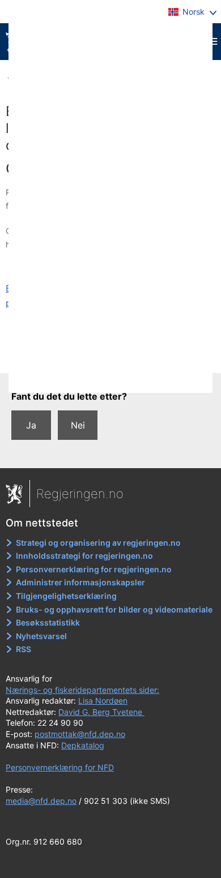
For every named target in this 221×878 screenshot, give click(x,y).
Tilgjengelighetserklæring (66, 596)
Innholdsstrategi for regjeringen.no (84, 555)
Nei (78, 425)
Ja (31, 425)
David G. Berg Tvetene (101, 712)
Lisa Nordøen (103, 700)
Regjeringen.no (80, 493)
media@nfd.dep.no (41, 801)
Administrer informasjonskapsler (80, 582)
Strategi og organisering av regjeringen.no (98, 542)
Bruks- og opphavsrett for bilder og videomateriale (114, 609)
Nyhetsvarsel (41, 636)
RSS (23, 649)
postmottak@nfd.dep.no (80, 734)
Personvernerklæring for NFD (60, 767)
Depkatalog (82, 745)
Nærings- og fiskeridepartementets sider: (82, 690)
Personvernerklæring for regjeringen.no (94, 569)
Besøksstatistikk (48, 622)
